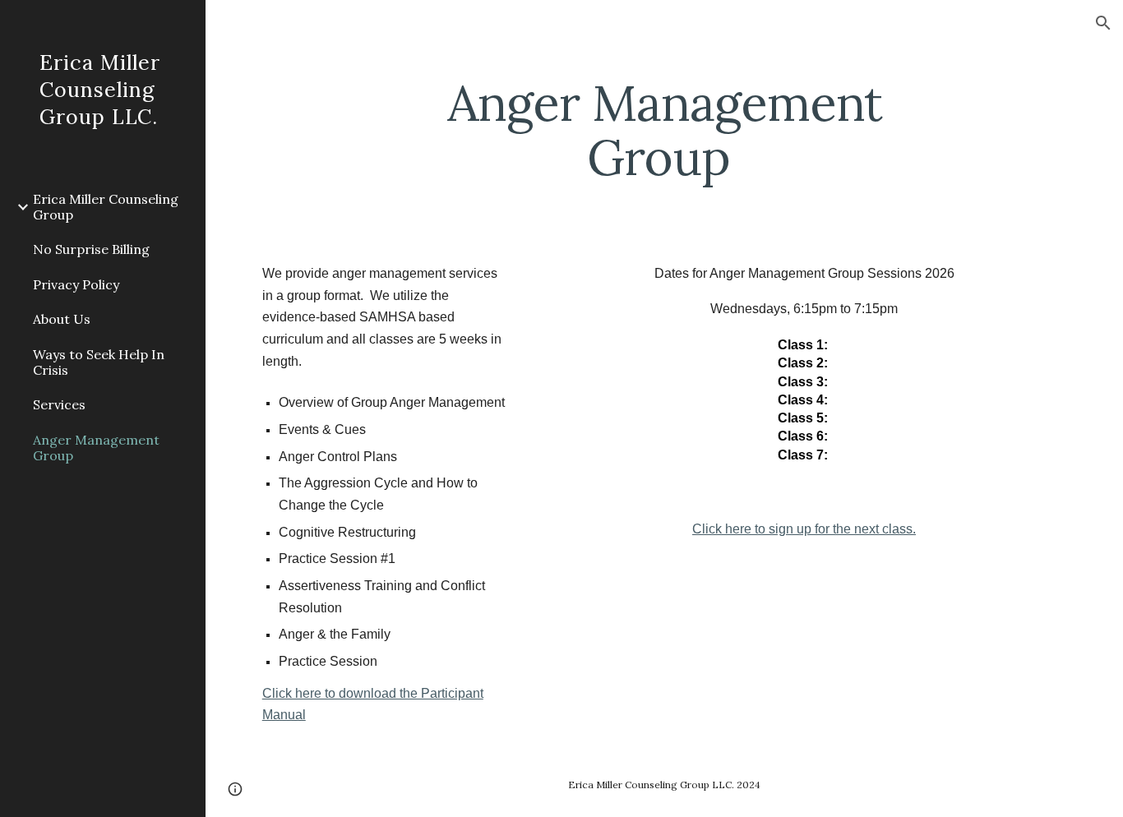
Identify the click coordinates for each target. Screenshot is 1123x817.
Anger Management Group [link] (96, 448)
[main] (664, 130)
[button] (1103, 23)
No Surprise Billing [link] (91, 249)
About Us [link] (61, 319)
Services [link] (59, 404)
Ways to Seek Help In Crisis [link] (98, 362)
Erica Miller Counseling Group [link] (105, 207)
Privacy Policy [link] (76, 284)
